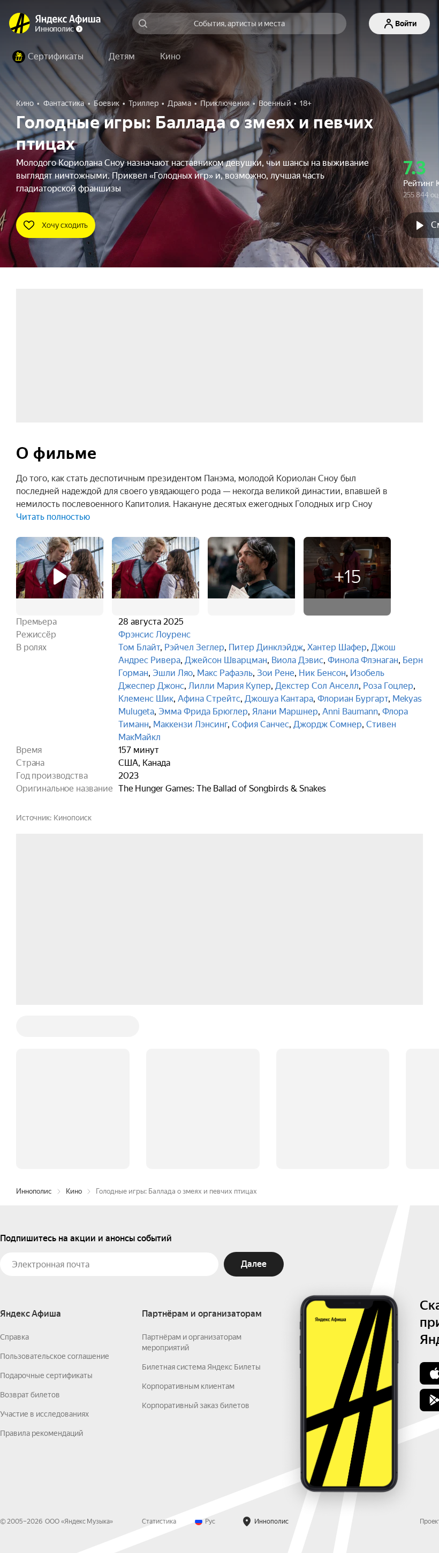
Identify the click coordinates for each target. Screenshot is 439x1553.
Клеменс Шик (145, 699)
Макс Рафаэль (225, 673)
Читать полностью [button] (53, 517)
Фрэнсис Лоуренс (154, 634)
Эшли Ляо (173, 673)
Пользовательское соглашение (54, 1356)
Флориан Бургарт (352, 699)
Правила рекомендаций (41, 1433)
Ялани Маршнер (285, 711)
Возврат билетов (30, 1394)
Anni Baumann (350, 711)
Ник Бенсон (322, 673)
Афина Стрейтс (209, 699)
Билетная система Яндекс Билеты (201, 1367)
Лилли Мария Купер (229, 686)
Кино (74, 1191)
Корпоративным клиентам (188, 1386)
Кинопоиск (73, 817)
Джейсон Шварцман (226, 660)
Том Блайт (139, 647)
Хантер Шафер (337, 647)
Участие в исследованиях (44, 1414)
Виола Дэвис (297, 660)
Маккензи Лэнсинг (190, 724)
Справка (14, 1337)
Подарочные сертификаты (46, 1375)
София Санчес (260, 724)
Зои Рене (275, 673)
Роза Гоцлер (388, 686)
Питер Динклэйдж (266, 647)
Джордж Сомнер (327, 724)
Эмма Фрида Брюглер (203, 711)
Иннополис (34, 1191)
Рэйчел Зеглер (194, 647)
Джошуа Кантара (279, 699)
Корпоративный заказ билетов (195, 1405)
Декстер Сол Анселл (317, 686)
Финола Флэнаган (363, 660)
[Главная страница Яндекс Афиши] (20, 23)
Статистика (159, 1521)
